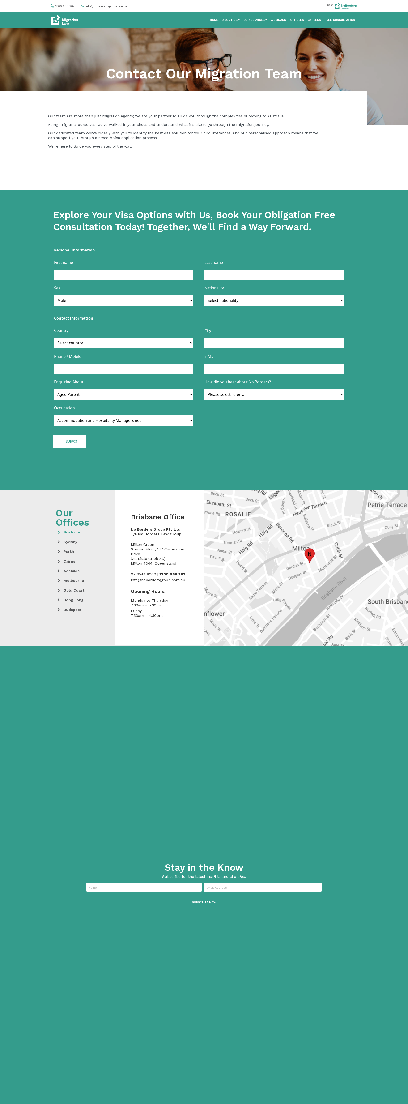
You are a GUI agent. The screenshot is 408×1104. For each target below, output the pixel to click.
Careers (314, 19)
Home (214, 19)
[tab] (82, 532)
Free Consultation (340, 19)
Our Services (254, 19)
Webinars (278, 19)
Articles (297, 19)
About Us (230, 19)
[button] (204, 902)
